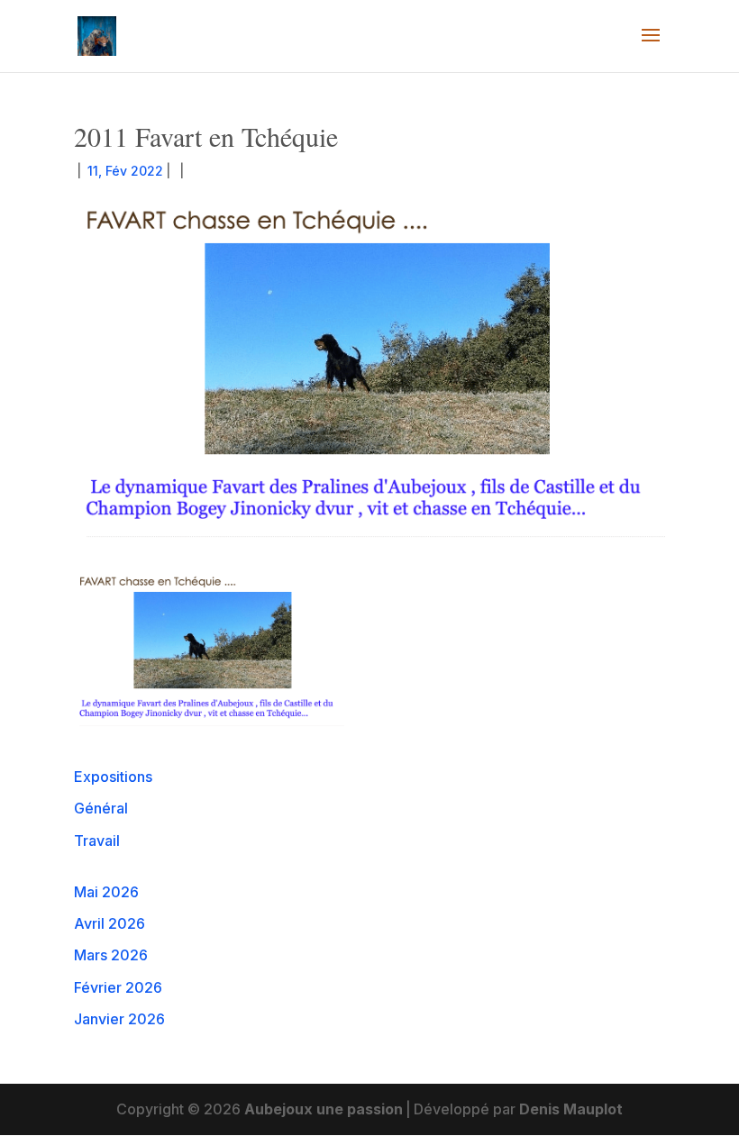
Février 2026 (118, 987)
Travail (97, 841)
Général (101, 808)
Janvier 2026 (119, 1019)
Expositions (113, 777)
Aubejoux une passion (323, 1109)
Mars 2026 (111, 955)
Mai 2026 (106, 892)
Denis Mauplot (571, 1109)
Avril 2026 (109, 923)
